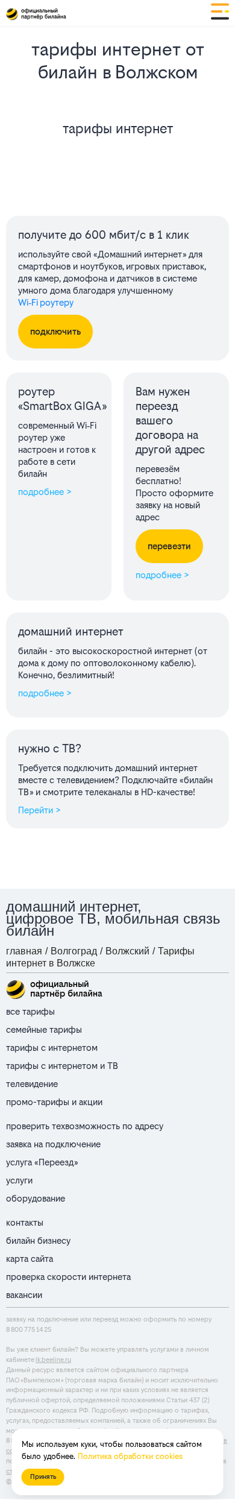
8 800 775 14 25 (28, 1330)
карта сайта (29, 1258)
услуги (19, 1180)
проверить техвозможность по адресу (84, 1126)
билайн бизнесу (38, 1240)
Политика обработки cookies (130, 1456)
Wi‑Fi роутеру (46, 302)
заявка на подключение (53, 1144)
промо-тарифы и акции (54, 1102)
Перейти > (39, 810)
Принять (43, 1477)
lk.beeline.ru (53, 1360)
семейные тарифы (44, 1029)
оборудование (35, 1198)
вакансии (24, 1295)
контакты (24, 1222)
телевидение (32, 1084)
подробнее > (45, 492)
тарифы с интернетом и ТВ (62, 1065)
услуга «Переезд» (42, 1162)
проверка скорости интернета (68, 1277)
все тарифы (30, 1011)
